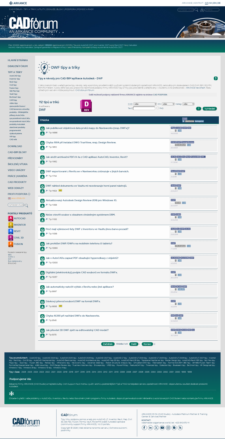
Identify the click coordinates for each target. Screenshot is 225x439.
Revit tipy (13, 82)
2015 (88, 372)
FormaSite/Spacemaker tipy (21, 365)
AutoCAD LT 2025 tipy (158, 358)
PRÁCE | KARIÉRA (17, 176)
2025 (30, 372)
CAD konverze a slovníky (19, 109)
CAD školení (175, 398)
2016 (82, 372)
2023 (41, 372)
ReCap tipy (50, 363)
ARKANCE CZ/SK (150, 414)
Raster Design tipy (173, 360)
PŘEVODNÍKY (15, 158)
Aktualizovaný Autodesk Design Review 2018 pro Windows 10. (81, 200)
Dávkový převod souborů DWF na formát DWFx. (73, 301)
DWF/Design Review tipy (60, 365)
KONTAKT (198, 3)
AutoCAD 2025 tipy (68, 358)
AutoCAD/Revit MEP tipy (192, 360)
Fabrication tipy (159, 363)
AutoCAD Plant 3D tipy (130, 360)
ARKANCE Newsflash (195, 88)
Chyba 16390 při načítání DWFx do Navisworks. (73, 315)
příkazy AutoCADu (16, 115)
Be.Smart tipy (15, 97)
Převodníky (76, 47)
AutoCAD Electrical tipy (66, 360)
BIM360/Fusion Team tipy (204, 363)
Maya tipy (13, 363)
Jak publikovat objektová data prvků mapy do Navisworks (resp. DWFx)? (87, 128)
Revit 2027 (118, 45)
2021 (53, 372)
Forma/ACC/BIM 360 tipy (179, 363)
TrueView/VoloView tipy (82, 365)
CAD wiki (13, 139)
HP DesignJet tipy (207, 365)
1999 (183, 372)
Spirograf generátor (42, 47)
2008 (128, 372)
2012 (105, 372)
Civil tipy (13, 85)
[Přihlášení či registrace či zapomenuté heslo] (202, 12)
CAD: (130, 104)
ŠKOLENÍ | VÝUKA (18, 164)
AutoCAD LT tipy (120, 358)
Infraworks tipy (63, 363)
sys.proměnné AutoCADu (19, 118)
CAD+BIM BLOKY (17, 152)
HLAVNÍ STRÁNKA (18, 60)
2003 (159, 372)
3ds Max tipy (14, 91)
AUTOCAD (19, 218)
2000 (177, 372)
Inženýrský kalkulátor (24, 47)
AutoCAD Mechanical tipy (44, 360)
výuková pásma (15, 133)
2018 (71, 372)
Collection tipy (165, 365)
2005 (147, 372)
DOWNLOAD (15, 146)
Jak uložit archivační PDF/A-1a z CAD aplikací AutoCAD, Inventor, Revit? (87, 157)
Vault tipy (13, 94)
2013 (100, 372)
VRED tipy (111, 365)
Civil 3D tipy (27, 360)
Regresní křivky (59, 47)
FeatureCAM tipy (137, 365)
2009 (122, 372)
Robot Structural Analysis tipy (118, 363)
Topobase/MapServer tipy (152, 360)
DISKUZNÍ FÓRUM (18, 66)
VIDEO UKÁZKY (16, 170)
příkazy (94, 47)
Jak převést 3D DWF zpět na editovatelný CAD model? (77, 330)
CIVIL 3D (18, 237)
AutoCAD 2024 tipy (50, 358)
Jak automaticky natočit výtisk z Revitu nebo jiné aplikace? (80, 286)
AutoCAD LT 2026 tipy (178, 358)
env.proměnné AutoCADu (19, 121)
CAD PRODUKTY (17, 182)
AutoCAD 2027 (87, 45)
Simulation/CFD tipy (141, 363)
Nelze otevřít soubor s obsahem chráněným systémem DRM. (80, 214)
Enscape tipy (99, 365)
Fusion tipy (13, 88)
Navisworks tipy (78, 363)
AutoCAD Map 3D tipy (110, 360)
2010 (116, 372)
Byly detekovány (15, 261)
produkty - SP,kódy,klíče (18, 112)
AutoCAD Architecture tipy (89, 360)
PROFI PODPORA (17, 194)
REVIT (17, 231)
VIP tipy (12, 136)
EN (214, 3)
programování (15, 130)
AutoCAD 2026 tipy (86, 358)
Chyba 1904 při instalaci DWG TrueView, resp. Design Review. (81, 142)
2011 (111, 372)
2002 (165, 372)
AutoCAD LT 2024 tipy (138, 358)
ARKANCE (187, 3)
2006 (141, 372)
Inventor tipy (14, 79)
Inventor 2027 (103, 45)
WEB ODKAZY (16, 188)
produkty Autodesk (17, 124)
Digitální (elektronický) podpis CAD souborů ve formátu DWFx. (82, 272)
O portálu (105, 424)
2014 (94, 372)
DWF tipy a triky (65, 67)
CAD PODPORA (160, 95)
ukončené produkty (17, 127)
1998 (189, 372)
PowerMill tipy (122, 365)
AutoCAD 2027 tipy (104, 358)
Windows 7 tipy (15, 368)
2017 (77, 372)
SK (210, 3)
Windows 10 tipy (45, 368)
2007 (135, 372)
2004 (153, 372)
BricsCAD (12, 263)
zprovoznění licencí (17, 106)
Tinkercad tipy (152, 365)
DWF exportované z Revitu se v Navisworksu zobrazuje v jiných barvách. (87, 171)
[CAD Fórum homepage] (33, 33)
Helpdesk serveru (138, 384)
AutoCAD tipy (15, 76)
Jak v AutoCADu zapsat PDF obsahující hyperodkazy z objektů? (82, 258)
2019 (65, 372)
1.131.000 (48, 45)
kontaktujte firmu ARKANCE (200, 398)
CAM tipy (13, 100)
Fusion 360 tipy (36, 363)
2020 (59, 372)
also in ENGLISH (18, 198)
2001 (171, 372)
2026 (23, 372)
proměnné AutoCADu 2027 (110, 47)
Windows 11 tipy (59, 368)
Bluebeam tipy (179, 365)
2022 (47, 372)
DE (219, 3)
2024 (36, 372)
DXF (9, 259)
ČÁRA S (11, 257)
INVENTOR (19, 224)
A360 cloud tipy (41, 365)
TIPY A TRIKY (15, 72)
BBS (10, 255)
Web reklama (85, 428)
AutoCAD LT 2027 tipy (198, 358)
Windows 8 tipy (29, 368)
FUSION (18, 244)
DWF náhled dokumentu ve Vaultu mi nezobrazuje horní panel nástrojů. (86, 185)
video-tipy (13, 103)
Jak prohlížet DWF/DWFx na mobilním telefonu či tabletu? (79, 243)
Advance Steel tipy (95, 363)
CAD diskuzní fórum (84, 90)
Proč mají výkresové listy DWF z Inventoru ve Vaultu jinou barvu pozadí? (87, 229)
